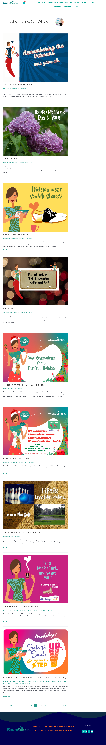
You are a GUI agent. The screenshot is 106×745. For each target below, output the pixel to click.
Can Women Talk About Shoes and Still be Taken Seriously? (35, 677)
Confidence (10, 681)
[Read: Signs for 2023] (35, 281)
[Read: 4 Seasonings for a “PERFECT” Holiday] (35, 357)
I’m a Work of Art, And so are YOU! (21, 606)
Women (21, 162)
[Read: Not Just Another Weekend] (35, 57)
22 (45, 705)
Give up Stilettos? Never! (16, 458)
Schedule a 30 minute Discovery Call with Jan (66, 6)
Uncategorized (8, 238)
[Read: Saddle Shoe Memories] (35, 207)
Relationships (7, 162)
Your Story (21, 238)
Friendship (23, 681)
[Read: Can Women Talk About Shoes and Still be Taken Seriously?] (35, 651)
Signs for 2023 (10, 308)
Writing (15, 238)
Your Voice (21, 683)
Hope (15, 312)
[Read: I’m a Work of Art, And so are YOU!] (35, 579)
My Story (84, 2)
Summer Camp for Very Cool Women (58, 2)
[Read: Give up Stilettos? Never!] (35, 431)
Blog (89, 2)
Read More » (7, 100)
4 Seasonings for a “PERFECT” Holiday (23, 384)
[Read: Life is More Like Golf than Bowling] (35, 505)
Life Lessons (7, 88)
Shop (93, 2)
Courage (17, 681)
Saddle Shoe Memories (15, 234)
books (5, 610)
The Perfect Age (74, 2)
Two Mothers (10, 158)
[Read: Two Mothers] (35, 131)
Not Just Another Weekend (18, 84)
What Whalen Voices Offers (18, 462)
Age (4, 681)
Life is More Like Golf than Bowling (22, 532)
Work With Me (41, 2)
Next (63, 705)
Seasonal (14, 88)
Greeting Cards (8, 312)
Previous (9, 705)
